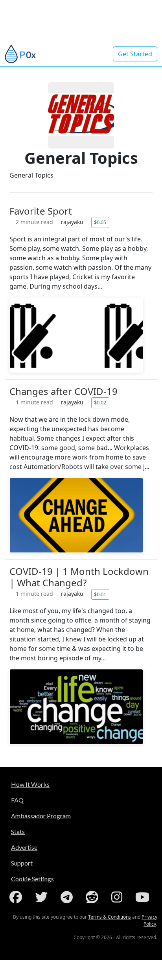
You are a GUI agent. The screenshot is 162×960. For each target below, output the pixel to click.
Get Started (135, 54)
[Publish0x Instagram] (118, 897)
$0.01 (100, 594)
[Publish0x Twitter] (43, 897)
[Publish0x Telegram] (68, 897)
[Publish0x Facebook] (17, 897)
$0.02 (100, 402)
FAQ (17, 800)
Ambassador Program (41, 815)
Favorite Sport (40, 210)
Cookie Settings (32, 878)
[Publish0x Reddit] (93, 897)
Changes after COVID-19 (63, 391)
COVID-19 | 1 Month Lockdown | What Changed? (79, 577)
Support (22, 863)
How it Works (30, 784)
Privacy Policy (149, 920)
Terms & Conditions (109, 917)
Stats (18, 831)
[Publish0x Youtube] (143, 897)
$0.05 (100, 222)
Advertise (24, 847)
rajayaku (73, 222)
